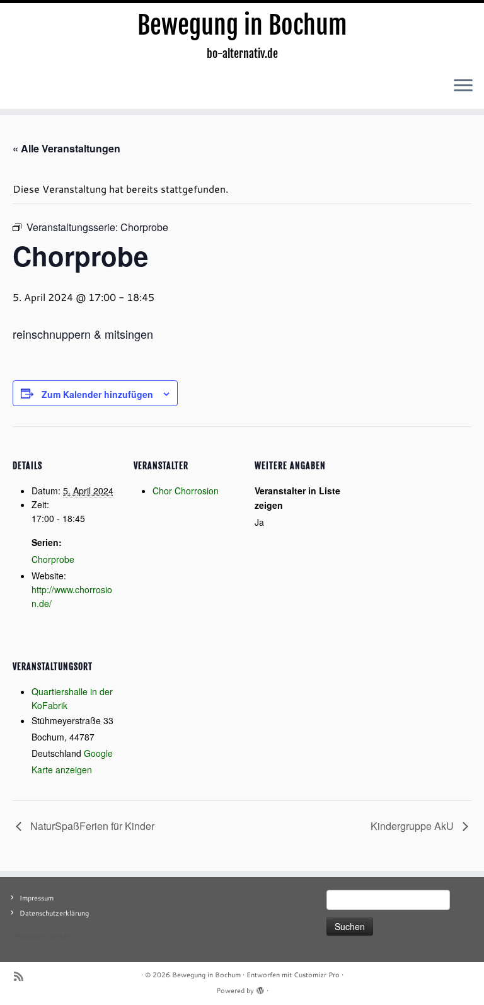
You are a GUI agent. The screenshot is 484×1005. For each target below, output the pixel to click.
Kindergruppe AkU (413, 826)
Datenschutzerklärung (54, 913)
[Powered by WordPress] (260, 988)
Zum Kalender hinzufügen (97, 394)
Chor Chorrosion (186, 490)
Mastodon (30, 936)
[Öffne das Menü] (463, 86)
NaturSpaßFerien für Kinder (91, 826)
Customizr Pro (317, 975)
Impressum (37, 898)
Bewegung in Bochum (242, 25)
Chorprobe (53, 559)
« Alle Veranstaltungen (66, 148)
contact (60, 936)
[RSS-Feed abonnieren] (23, 976)
